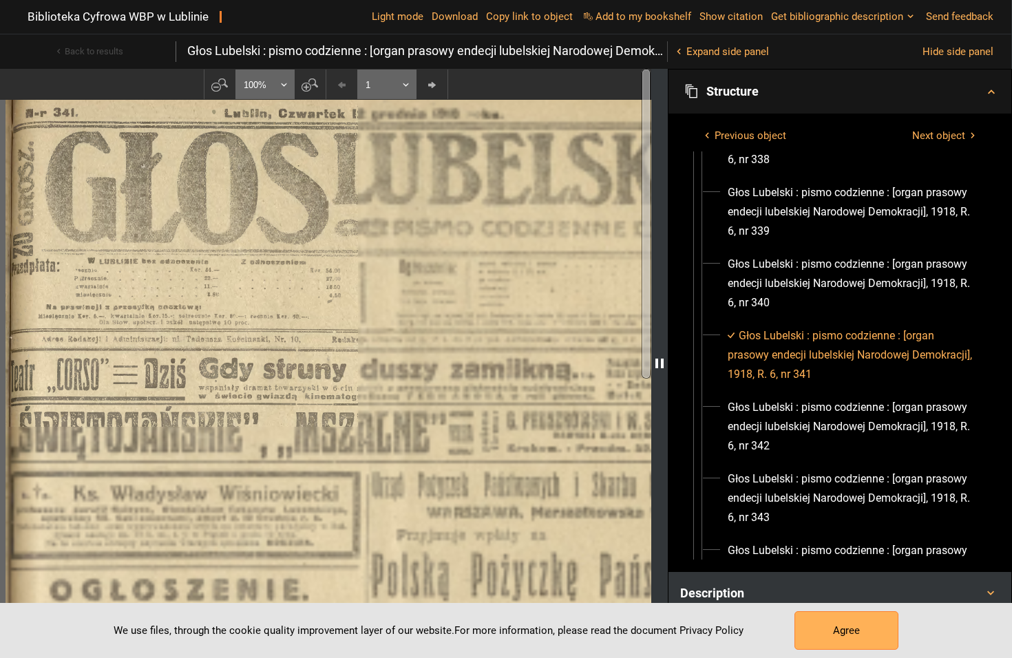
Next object (938, 135)
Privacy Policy (711, 630)
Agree (846, 630)
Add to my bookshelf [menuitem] (643, 16)
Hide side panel (958, 51)
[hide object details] (659, 363)
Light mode (397, 16)
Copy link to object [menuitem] (529, 16)
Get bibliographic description (837, 16)
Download (455, 16)
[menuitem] (852, 212)
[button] (839, 92)
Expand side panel (727, 51)
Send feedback (959, 16)
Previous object (750, 135)
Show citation (731, 16)
